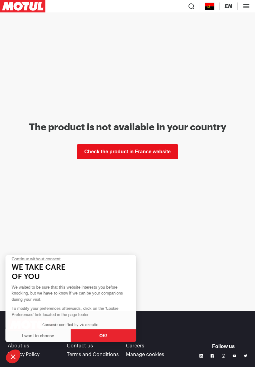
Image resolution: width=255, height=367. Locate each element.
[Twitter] (246, 356)
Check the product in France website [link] (127, 151)
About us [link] (18, 345)
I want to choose (39, 335)
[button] (13, 356)
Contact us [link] (80, 345)
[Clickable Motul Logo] (22, 6)
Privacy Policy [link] (23, 354)
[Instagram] (223, 356)
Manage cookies (145, 354)
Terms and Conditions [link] (93, 354)
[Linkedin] (201, 356)
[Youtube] (234, 356)
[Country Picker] (210, 6)
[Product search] (191, 6)
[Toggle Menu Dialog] (246, 6)
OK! (104, 335)
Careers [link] (135, 345)
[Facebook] (212, 356)
